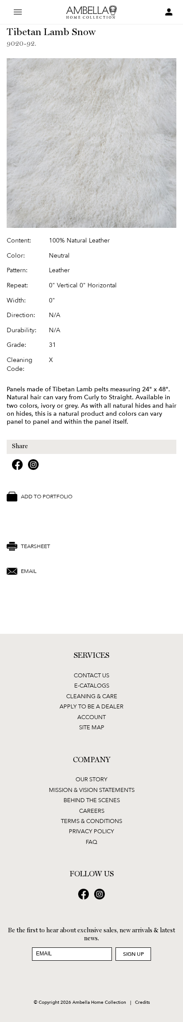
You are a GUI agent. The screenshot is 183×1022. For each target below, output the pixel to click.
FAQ (91, 841)
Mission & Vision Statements (92, 789)
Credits (142, 1002)
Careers (91, 810)
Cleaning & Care (91, 696)
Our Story (91, 779)
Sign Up (133, 954)
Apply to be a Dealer (91, 706)
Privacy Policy (91, 831)
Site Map (91, 727)
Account (91, 716)
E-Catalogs (91, 685)
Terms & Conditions (91, 820)
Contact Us (91, 675)
